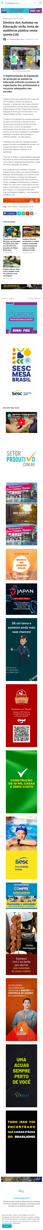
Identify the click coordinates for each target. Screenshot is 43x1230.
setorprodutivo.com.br (26, 206)
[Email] (31, 213)
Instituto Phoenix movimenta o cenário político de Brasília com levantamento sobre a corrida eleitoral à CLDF (31, 244)
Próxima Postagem (34, 298)
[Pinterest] (27, 213)
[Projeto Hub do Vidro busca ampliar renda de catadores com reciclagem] (11, 261)
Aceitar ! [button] (7, 1226)
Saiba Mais (16, 1223)
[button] (2, 3)
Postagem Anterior (8, 298)
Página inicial (7, 18)
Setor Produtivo (18, 18)
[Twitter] (19, 213)
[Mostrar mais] (36, 213)
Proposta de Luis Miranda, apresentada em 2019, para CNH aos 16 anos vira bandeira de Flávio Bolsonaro (11, 244)
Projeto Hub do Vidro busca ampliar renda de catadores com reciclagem (11, 272)
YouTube (18, 114)
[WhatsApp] (23, 213)
